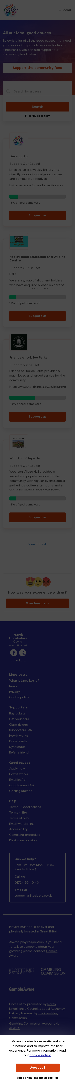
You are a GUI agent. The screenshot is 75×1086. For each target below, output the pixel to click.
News (13, 686)
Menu (66, 10)
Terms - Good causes (25, 807)
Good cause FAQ (21, 785)
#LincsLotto (18, 660)
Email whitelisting (21, 824)
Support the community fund (37, 67)
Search (37, 106)
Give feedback (37, 603)
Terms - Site (18, 812)
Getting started (20, 791)
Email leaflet (18, 780)
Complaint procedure (25, 835)
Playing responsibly (23, 840)
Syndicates (17, 747)
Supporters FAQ (21, 730)
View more (36, 544)
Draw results (18, 741)
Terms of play (19, 818)
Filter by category (37, 116)
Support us (38, 215)
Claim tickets (18, 724)
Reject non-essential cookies (37, 1078)
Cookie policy (19, 697)
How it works (18, 735)
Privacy (14, 692)
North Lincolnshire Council (32, 1006)
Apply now (17, 768)
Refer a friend (19, 752)
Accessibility (18, 829)
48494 (14, 1028)
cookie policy (40, 1055)
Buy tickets (17, 713)
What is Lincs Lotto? (24, 680)
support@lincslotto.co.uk (33, 895)
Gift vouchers (19, 719)
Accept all (37, 1067)
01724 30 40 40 (27, 882)
